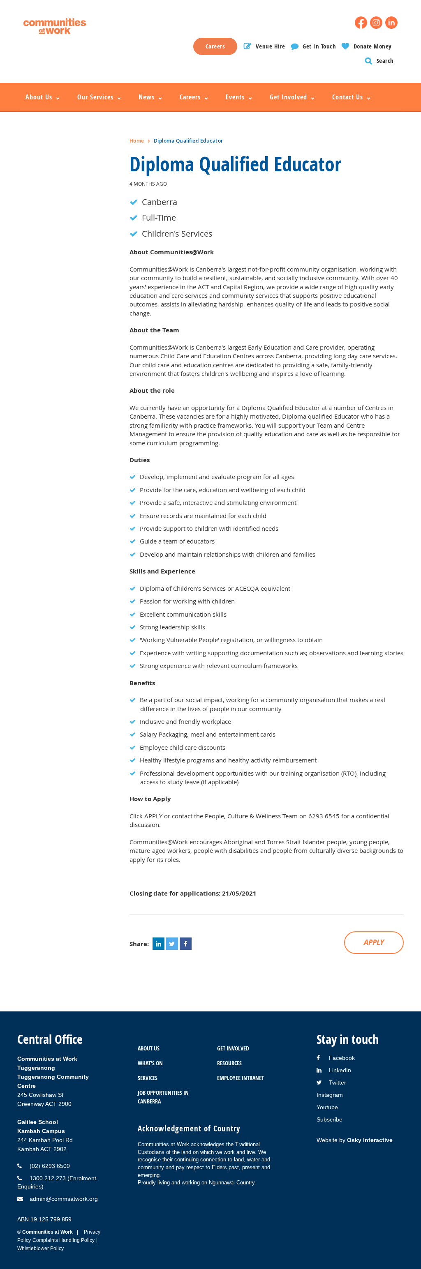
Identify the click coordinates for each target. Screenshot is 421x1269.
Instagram (330, 1095)
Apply (374, 942)
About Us (149, 1048)
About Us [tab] (38, 96)
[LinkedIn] (391, 22)
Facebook (342, 1058)
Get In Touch (319, 46)
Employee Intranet (240, 1078)
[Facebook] (361, 22)
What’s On (150, 1063)
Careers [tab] (190, 96)
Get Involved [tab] (288, 96)
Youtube (327, 1107)
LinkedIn (340, 1070)
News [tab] (147, 96)
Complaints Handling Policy (63, 1240)
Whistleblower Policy (40, 1248)
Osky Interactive (370, 1140)
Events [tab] (235, 96)
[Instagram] (376, 22)
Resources (229, 1063)
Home (137, 140)
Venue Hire (270, 46)
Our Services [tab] (95, 96)
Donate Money (373, 46)
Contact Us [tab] (347, 96)
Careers (215, 46)
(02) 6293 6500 (50, 1166)
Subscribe (329, 1119)
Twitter (337, 1082)
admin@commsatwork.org (64, 1198)
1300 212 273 (48, 1178)
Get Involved (233, 1048)
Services (147, 1078)
